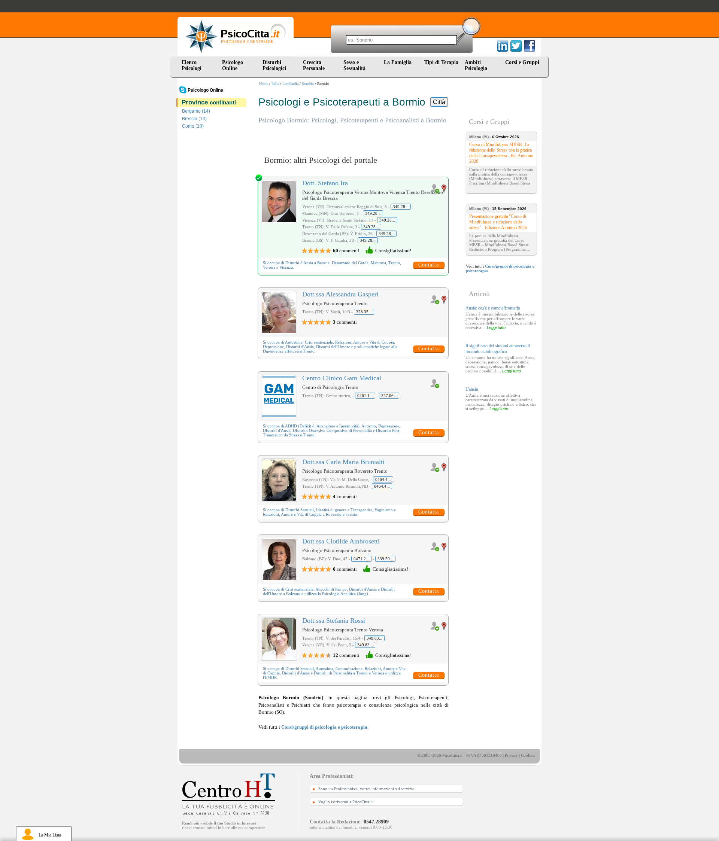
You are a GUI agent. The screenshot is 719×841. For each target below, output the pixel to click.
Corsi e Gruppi (522, 62)
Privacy (511, 755)
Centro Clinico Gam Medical (341, 378)
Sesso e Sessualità (354, 65)
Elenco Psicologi (191, 65)
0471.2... (361, 559)
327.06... (389, 395)
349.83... (374, 638)
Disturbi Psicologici (274, 65)
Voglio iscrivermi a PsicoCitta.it (345, 801)
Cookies (528, 755)
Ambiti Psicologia (476, 65)
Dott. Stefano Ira (325, 183)
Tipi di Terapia (441, 62)
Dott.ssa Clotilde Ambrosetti (341, 541)
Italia (275, 84)
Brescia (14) (194, 118)
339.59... (385, 559)
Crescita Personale (314, 65)
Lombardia (290, 84)
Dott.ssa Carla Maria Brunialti (343, 462)
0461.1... (365, 395)
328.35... (364, 312)
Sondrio (308, 84)
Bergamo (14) (196, 111)
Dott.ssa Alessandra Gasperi (340, 294)
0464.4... (383, 479)
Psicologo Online (232, 65)
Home (263, 84)
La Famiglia (399, 62)
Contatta (428, 265)
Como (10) (193, 126)
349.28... (401, 206)
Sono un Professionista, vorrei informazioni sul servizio (366, 788)
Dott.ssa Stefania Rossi (333, 620)
